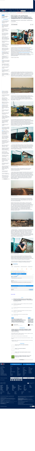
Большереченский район (16, 266)
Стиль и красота (31, 368)
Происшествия (25, 370)
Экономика (30, 371)
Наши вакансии (2, 371)
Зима (17, 367)
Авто (10, 367)
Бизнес (11, 368)
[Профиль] (34, 11)
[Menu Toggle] (1, 11)
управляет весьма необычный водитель (24, 52)
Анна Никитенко (15, 263)
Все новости (5, 19)
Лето (17, 370)
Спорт (29, 367)
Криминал (18, 368)
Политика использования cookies (21, 402)
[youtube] (20, 380)
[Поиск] (31, 11)
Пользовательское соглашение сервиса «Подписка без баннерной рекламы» (25, 404)
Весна (11, 369)
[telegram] (11, 380)
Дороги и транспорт (12, 371)
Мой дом (18, 371)
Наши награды (2, 370)
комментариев (14, 24)
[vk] (12, 380)
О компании (1, 369)
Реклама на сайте (2, 367)
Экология (30, 370)
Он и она (24, 367)
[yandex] (21, 380)
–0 (32, 279)
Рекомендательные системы (20, 403)
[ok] (14, 380)
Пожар (12, 266)
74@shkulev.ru (7, 402)
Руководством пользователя (21, 398)
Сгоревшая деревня (30, 266)
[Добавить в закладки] (31, 24)
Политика (24, 369)
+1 (30, 279)
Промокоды (22, 343)
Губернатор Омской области (24, 266)
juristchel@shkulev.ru (2, 403)
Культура (18, 369)
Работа (24, 371)
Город (11, 370)
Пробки (14, 10)
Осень (23, 368)
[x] (18, 380)
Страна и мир (30, 369)
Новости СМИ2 (13, 294)
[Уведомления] (32, 11)
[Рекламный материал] (23, 10)
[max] (16, 380)
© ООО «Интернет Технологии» (3, 406)
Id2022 (13, 276)
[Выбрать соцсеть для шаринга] (32, 24)
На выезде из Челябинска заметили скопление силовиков (5, 17)
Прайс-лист (1, 368)
